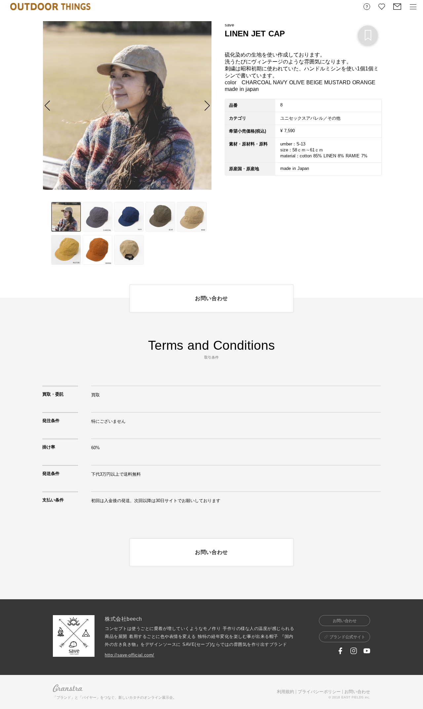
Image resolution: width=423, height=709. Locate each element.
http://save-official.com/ (129, 654)
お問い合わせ (357, 691)
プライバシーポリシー (319, 691)
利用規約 (285, 691)
